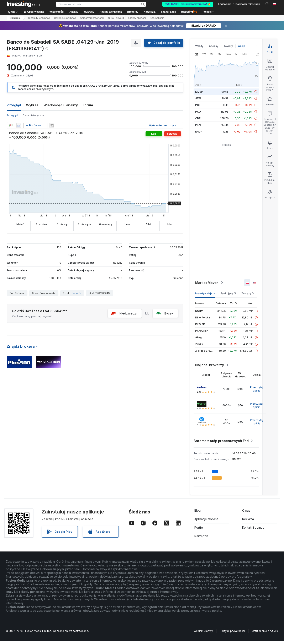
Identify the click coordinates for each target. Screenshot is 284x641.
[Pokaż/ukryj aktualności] (51, 125)
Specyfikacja (157, 18)
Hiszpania (76, 293)
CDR (198, 118)
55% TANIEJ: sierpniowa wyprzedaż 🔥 (188, 4)
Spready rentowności (92, 18)
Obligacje (15, 18)
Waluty (199, 46)
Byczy (168, 313)
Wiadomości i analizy (60, 105)
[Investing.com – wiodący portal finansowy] (23, 4)
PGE (197, 105)
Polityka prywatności (232, 630)
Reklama (248, 519)
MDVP (199, 91)
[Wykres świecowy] (11, 125)
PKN (198, 124)
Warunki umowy (203, 630)
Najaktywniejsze (205, 293)
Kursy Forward (115, 18)
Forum (88, 105)
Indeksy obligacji (136, 18)
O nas (246, 510)
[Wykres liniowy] (18, 125)
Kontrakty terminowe (39, 18)
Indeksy (213, 46)
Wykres (32, 105)
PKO (198, 111)
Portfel (199, 527)
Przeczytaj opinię (256, 389)
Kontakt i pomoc (253, 527)
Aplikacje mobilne (206, 519)
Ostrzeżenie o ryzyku (265, 630)
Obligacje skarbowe (65, 18)
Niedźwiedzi (128, 313)
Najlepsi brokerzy (209, 365)
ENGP (198, 131)
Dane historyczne (33, 115)
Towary (228, 46)
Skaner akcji (168, 11)
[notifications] (267, 4)
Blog (197, 510)
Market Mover (206, 283)
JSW (198, 98)
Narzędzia (201, 536)
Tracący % (247, 293)
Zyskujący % (228, 293)
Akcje (241, 46)
